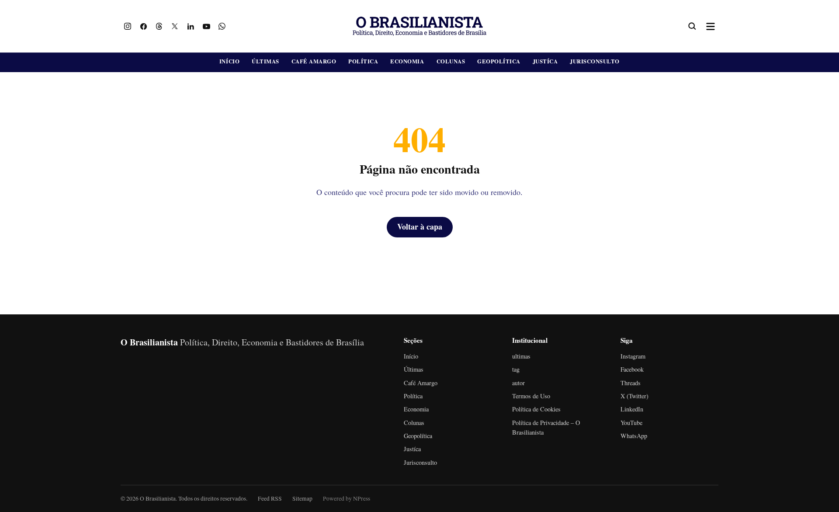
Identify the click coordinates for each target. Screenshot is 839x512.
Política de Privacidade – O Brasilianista (546, 427)
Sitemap (302, 498)
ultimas (521, 356)
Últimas (265, 61)
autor (518, 383)
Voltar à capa (419, 226)
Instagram (633, 356)
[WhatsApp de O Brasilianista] (222, 26)
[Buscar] (692, 26)
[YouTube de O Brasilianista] (206, 26)
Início (229, 61)
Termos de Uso (531, 396)
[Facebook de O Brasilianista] (143, 26)
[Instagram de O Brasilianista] (128, 26)
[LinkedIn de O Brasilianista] (191, 26)
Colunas (451, 61)
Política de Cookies (536, 409)
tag (516, 369)
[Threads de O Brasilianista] (159, 26)
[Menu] (710, 26)
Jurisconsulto (595, 61)
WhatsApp (634, 436)
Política (363, 61)
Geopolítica (498, 61)
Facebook (632, 369)
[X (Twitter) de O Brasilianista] (175, 26)
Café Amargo (313, 61)
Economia (407, 61)
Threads (631, 383)
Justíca (545, 61)
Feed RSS (270, 498)
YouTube (631, 422)
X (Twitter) (634, 396)
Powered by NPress (346, 498)
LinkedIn (632, 409)
